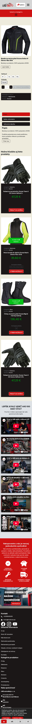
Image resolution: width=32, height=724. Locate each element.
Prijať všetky (6, 718)
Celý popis (5, 67)
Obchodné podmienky (8, 641)
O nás (2, 631)
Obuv (11, 309)
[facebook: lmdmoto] (3, 624)
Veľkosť (4, 74)
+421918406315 (8, 616)
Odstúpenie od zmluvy (8, 651)
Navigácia (16, 603)
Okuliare (3, 675)
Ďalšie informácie (9, 119)
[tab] (16, 114)
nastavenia (21, 715)
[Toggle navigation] (28, 5)
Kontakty (4, 655)
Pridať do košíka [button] (16, 210)
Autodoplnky (5, 682)
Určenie (4, 79)
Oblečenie (11, 97)
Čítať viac (6, 141)
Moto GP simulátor (7, 634)
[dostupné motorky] (12, 721)
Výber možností (16, 271)
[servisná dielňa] (20, 721)
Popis (5, 114)
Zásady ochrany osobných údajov (11, 648)
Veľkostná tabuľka (9, 124)
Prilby (3, 661)
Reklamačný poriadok (8, 644)
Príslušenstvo (5, 685)
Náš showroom (5, 638)
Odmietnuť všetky (17, 718)
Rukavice (12, 187)
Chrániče (4, 678)
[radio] (2, 76)
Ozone (9, 99)
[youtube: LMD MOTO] (15, 624)
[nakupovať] (4, 721)
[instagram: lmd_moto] (9, 624)
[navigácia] (28, 721)
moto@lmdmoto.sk (9, 620)
